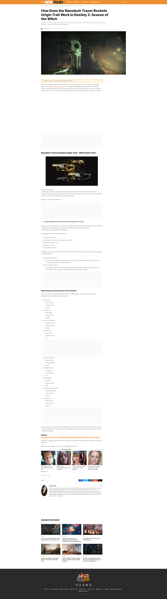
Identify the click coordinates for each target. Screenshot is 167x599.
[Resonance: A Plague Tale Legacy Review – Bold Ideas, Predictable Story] (50, 549)
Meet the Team (64, 589)
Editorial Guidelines (115, 589)
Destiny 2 (44, 475)
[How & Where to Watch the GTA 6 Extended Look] (92, 529)
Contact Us (90, 589)
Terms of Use (99, 589)
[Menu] (42, 2)
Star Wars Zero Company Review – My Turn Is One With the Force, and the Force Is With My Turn (92, 560)
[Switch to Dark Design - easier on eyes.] (125, 2)
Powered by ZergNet (98, 449)
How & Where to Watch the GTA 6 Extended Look (91, 539)
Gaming (69, 2)
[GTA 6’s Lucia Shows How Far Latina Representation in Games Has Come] (50, 529)
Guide (48, 475)
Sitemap (106, 589)
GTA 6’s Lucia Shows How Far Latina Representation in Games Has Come (50, 539)
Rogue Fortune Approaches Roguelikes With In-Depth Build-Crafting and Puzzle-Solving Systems (71, 540)
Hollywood (84, 2)
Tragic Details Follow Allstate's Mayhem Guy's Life (47, 468)
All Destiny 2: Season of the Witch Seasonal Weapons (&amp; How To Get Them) (70, 437)
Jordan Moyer (47, 28)
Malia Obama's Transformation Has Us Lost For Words (63, 468)
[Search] (123, 2)
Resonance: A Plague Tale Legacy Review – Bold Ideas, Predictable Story (50, 560)
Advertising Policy (83, 591)
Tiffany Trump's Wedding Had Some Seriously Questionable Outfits (94, 468)
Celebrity (76, 2)
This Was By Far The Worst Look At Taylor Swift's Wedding (79, 468)
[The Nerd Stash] (53, 2)
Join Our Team (54, 589)
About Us (46, 589)
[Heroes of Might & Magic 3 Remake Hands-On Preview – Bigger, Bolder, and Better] (71, 549)
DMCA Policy (82, 589)
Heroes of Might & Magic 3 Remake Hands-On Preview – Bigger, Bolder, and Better (71, 560)
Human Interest (95, 2)
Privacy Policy (74, 589)
